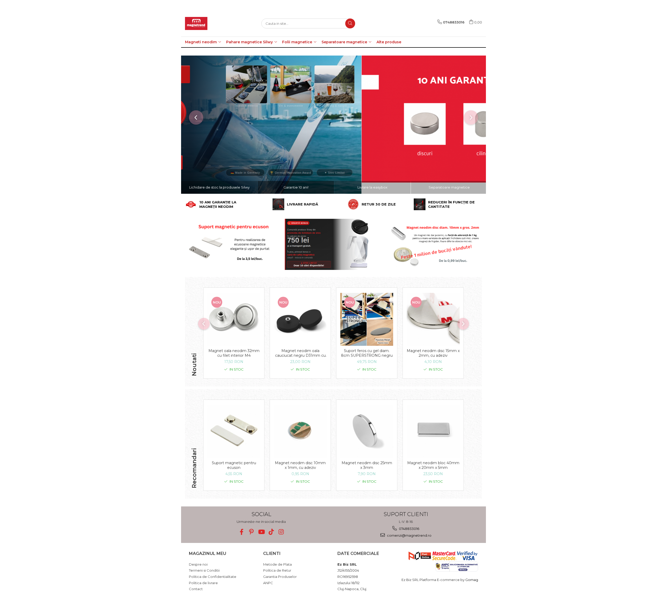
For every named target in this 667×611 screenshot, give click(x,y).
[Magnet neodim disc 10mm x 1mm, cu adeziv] (300, 431)
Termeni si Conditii (204, 570)
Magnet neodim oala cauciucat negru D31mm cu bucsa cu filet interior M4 (300, 353)
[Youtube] (261, 531)
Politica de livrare (203, 583)
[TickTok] (271, 531)
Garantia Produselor (280, 576)
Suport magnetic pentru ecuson (234, 465)
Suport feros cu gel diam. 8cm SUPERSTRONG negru (367, 353)
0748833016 (408, 529)
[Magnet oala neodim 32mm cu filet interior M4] (233, 319)
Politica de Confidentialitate (212, 576)
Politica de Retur (277, 570)
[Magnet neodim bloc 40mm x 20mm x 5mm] (433, 431)
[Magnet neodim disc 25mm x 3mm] (366, 431)
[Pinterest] (251, 531)
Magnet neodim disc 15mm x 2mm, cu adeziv (433, 353)
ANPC (268, 583)
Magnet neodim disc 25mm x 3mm (367, 465)
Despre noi (198, 564)
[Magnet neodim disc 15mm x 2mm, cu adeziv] (433, 319)
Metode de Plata (277, 564)
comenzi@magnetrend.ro (408, 535)
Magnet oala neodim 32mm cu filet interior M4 (234, 353)
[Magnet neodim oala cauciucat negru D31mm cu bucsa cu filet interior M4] (300, 319)
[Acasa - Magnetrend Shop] (211, 23)
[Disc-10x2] (433, 244)
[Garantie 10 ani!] (333, 119)
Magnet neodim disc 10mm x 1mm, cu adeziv (300, 465)
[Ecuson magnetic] (233, 244)
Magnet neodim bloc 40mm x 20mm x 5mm (433, 465)
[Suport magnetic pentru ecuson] (233, 431)
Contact (196, 589)
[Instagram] (281, 531)
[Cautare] (350, 23)
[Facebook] (241, 531)
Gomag (471, 580)
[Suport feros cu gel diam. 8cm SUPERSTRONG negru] (366, 319)
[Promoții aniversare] (333, 244)
